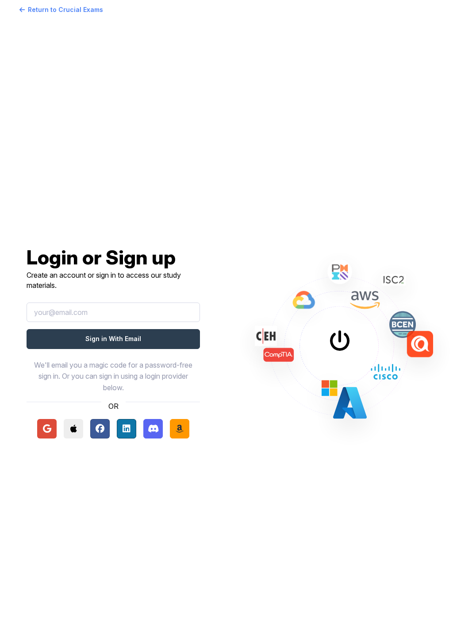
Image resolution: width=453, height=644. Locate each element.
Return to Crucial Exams (65, 9)
